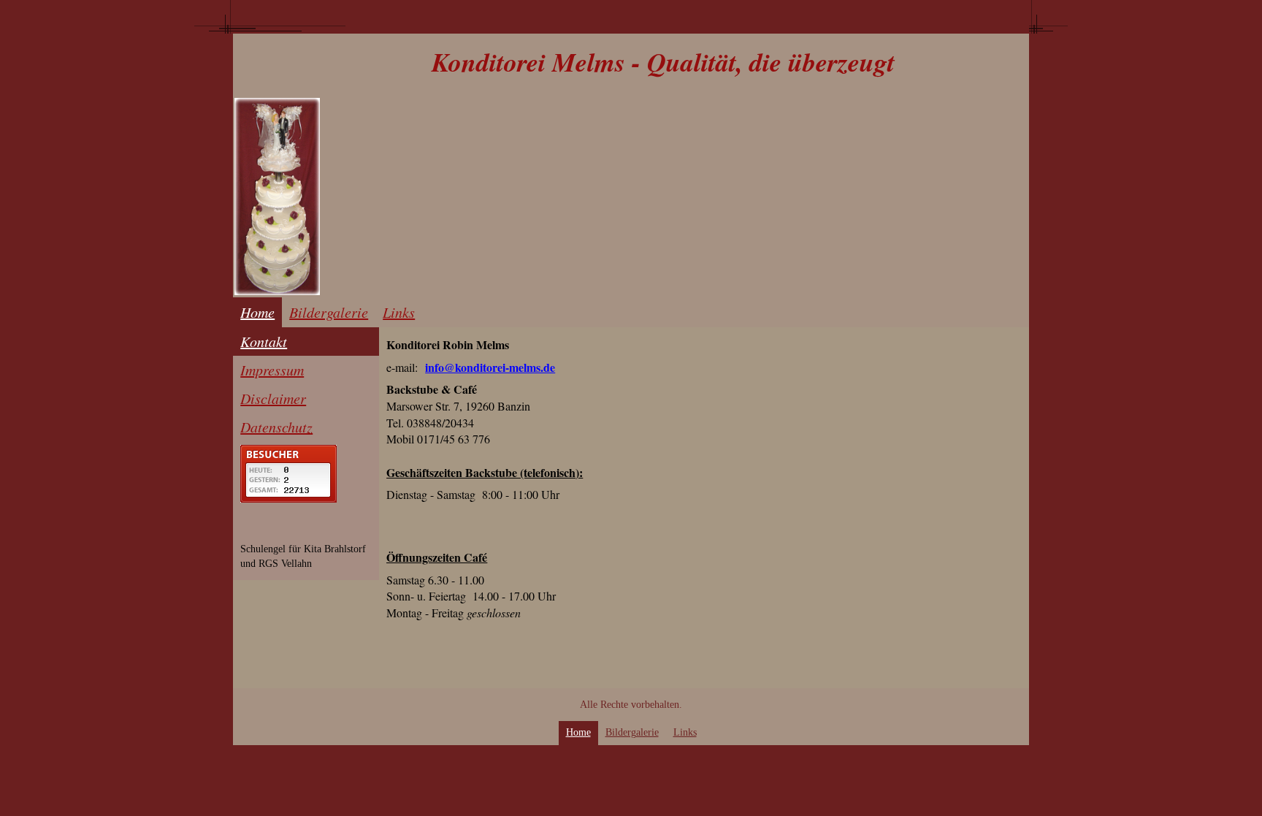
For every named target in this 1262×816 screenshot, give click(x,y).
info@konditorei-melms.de (490, 367)
